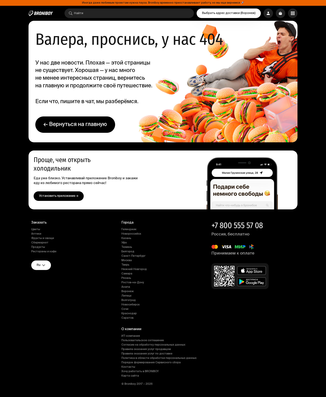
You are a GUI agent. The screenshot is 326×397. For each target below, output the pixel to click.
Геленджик (129, 229)
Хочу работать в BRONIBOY (140, 371)
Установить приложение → (58, 195)
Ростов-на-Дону (132, 282)
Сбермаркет (39, 242)
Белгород (127, 251)
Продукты (38, 247)
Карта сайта (130, 376)
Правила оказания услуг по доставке (146, 353)
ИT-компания (130, 336)
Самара (126, 273)
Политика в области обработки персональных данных (158, 358)
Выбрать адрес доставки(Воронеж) (228, 13)
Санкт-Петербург (133, 256)
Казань (126, 238)
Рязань (126, 278)
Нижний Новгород (134, 269)
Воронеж (127, 291)
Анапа (125, 287)
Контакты (128, 367)
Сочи (124, 309)
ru (38, 265)
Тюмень (126, 247)
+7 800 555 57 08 (237, 225)
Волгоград (128, 300)
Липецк (126, 296)
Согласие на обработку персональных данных (153, 345)
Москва (126, 260)
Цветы (35, 229)
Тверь (125, 265)
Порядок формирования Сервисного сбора (151, 362)
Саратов (127, 318)
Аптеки (36, 234)
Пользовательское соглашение (142, 340)
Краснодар (129, 313)
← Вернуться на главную (75, 124)
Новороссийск (131, 234)
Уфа (124, 242)
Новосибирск (130, 304)
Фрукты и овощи (42, 238)
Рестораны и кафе (43, 251)
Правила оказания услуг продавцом (146, 349)
